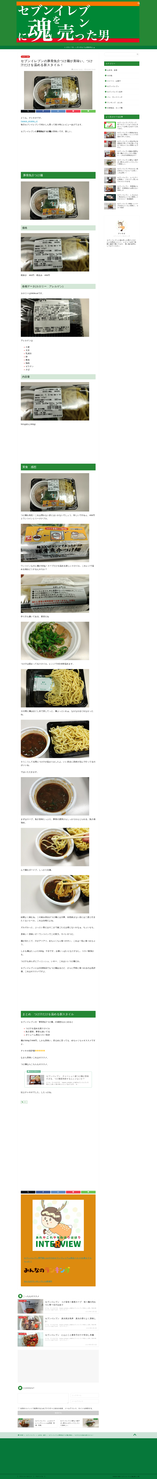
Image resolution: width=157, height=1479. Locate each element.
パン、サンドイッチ (115, 97)
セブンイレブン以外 (115, 92)
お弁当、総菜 (25, 56)
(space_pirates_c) (29, 121)
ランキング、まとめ (115, 102)
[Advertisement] (58, 153)
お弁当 (24, 1102)
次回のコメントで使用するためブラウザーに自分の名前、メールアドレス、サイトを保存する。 (57, 1408)
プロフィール (39, 1476)
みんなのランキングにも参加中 (38, 1281)
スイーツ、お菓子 (114, 81)
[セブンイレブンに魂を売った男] (78, 40)
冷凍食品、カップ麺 (115, 108)
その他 (109, 75)
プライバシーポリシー (25, 1476)
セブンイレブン (113, 86)
